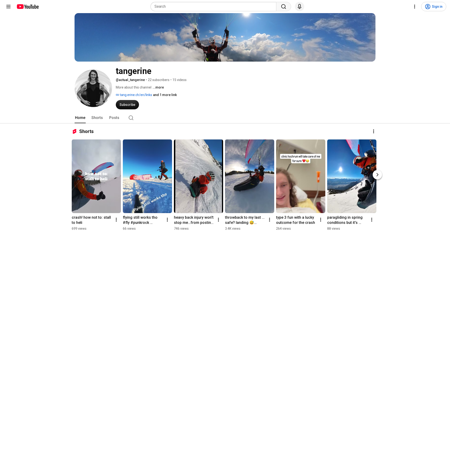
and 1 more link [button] (165, 95)
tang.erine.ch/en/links (135, 95)
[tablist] (225, 117)
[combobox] (214, 6)
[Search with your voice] (299, 6)
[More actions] (373, 131)
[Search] (283, 6)
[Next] (377, 174)
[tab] (80, 117)
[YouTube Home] (27, 6)
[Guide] (8, 6)
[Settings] (414, 6)
